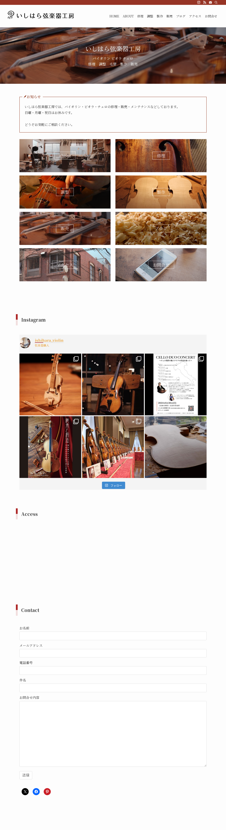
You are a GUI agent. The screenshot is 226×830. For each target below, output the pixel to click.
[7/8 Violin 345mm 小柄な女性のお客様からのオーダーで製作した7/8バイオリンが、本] (113, 384)
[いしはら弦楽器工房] (41, 16)
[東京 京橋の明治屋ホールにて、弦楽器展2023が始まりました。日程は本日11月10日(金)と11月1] (113, 447)
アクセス (65, 265)
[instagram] (199, 2)
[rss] (204, 2)
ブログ (161, 228)
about (65, 156)
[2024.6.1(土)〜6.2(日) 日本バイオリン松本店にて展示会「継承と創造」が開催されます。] (50, 447)
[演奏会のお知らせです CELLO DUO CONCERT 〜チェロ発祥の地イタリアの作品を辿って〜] (176, 384)
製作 (161, 192)
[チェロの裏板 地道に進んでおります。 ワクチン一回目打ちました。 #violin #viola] (176, 447)
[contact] (210, 2)
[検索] (216, 2)
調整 (65, 192)
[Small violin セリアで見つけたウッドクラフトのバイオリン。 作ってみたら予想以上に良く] (50, 384)
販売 (65, 228)
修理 (161, 156)
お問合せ (161, 265)
